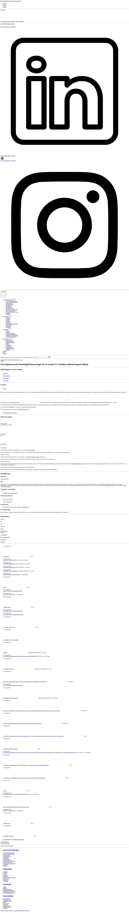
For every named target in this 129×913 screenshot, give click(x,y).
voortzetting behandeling (8, 563)
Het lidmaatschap (7, 856)
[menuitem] (8, 299)
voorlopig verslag (7, 607)
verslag (5, 587)
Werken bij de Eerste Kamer (9, 863)
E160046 (11, 407)
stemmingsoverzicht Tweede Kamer (11, 640)
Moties (4, 902)
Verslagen (5, 908)
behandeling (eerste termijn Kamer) (10, 571)
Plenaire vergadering (7, 889)
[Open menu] (14, 299)
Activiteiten (7, 884)
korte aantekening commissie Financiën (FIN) (13, 591)
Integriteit (5, 876)
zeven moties (99, 463)
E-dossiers (5, 904)
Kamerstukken (8, 896)
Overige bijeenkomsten (8, 893)
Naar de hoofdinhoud (5, 1)
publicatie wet (6, 556)
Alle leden (5, 872)
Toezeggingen (6, 903)
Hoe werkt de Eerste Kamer (9, 854)
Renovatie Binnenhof (7, 862)
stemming (5, 560)
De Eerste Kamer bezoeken (9, 861)
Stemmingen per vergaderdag (9, 891)
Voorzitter (5, 871)
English (4, 7)
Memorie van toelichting (8, 810)
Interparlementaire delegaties (9, 877)
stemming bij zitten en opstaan (32, 457)
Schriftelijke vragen (7, 901)
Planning (5, 888)
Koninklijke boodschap (8, 836)
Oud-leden (5, 881)
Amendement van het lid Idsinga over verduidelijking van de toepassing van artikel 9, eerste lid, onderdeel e (26, 765)
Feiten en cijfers (6, 855)
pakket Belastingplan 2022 (77, 463)
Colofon (5, 866)
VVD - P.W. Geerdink (8, 499)
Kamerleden (7, 869)
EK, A (18, 450)
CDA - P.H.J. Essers (7, 501)
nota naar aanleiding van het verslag (11, 574)
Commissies (5, 875)
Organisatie (5, 864)
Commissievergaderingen (8, 890)
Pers (4, 5)
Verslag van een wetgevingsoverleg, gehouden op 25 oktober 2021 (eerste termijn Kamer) (22, 723)
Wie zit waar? (6, 878)
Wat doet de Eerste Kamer (8, 852)
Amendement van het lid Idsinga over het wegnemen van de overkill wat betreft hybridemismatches (24, 778)
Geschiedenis (6, 858)
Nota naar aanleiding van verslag (10, 748)
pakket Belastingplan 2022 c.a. (23, 409)
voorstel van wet (6, 823)
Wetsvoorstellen (6, 898)
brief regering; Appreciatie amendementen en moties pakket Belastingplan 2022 (20, 656)
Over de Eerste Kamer (11, 850)
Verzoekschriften (6, 906)
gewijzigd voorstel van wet (9, 627)
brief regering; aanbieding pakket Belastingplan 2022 (14, 794)
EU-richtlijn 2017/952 (14, 402)
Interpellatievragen (7, 899)
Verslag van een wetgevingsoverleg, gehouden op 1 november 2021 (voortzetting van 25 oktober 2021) (25, 681)
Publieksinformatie (7, 860)
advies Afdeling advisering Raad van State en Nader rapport (16, 807)
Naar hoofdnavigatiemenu (15, 1)
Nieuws (5, 887)
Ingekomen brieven (7, 907)
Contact (5, 4)
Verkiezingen (6, 857)
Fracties (5, 874)
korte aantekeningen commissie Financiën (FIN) (13, 614)
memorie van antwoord (8, 594)
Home (4, 3)
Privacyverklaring (8, 910)
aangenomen (32, 450)
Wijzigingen (5, 880)
